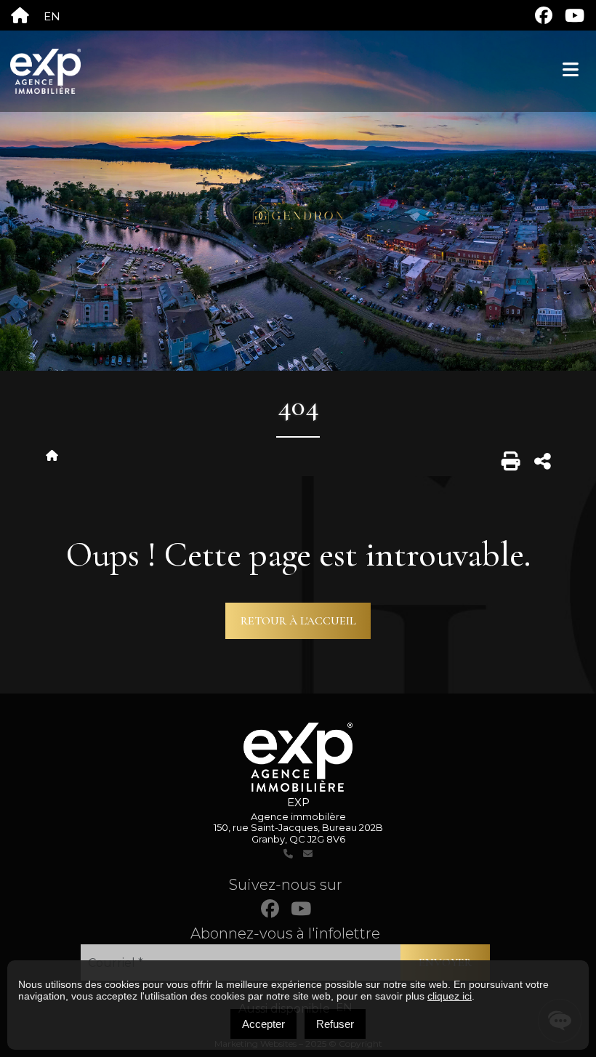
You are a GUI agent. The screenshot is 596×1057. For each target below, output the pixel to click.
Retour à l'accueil (298, 621)
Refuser (335, 1024)
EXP (298, 802)
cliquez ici (449, 996)
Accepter (263, 1024)
